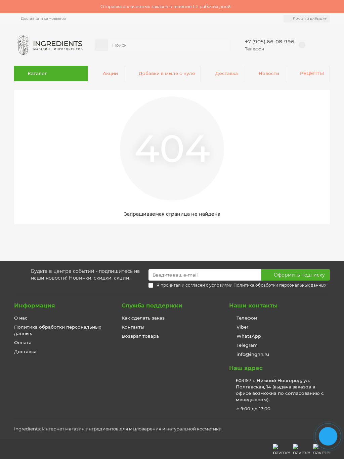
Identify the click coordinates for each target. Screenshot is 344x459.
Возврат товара (140, 336)
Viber (242, 327)
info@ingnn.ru (252, 354)
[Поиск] (222, 45)
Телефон (246, 318)
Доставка (226, 73)
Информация (34, 305)
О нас (21, 318)
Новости (269, 73)
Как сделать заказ (143, 318)
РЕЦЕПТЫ (312, 73)
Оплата (23, 342)
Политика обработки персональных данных (57, 330)
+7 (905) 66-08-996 (269, 41)
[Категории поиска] (101, 45)
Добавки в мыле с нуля (167, 73)
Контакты (133, 327)
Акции (110, 73)
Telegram (247, 345)
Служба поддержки (152, 305)
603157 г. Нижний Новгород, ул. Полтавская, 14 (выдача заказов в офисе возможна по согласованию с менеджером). (280, 390)
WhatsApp (248, 336)
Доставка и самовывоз (43, 18)
